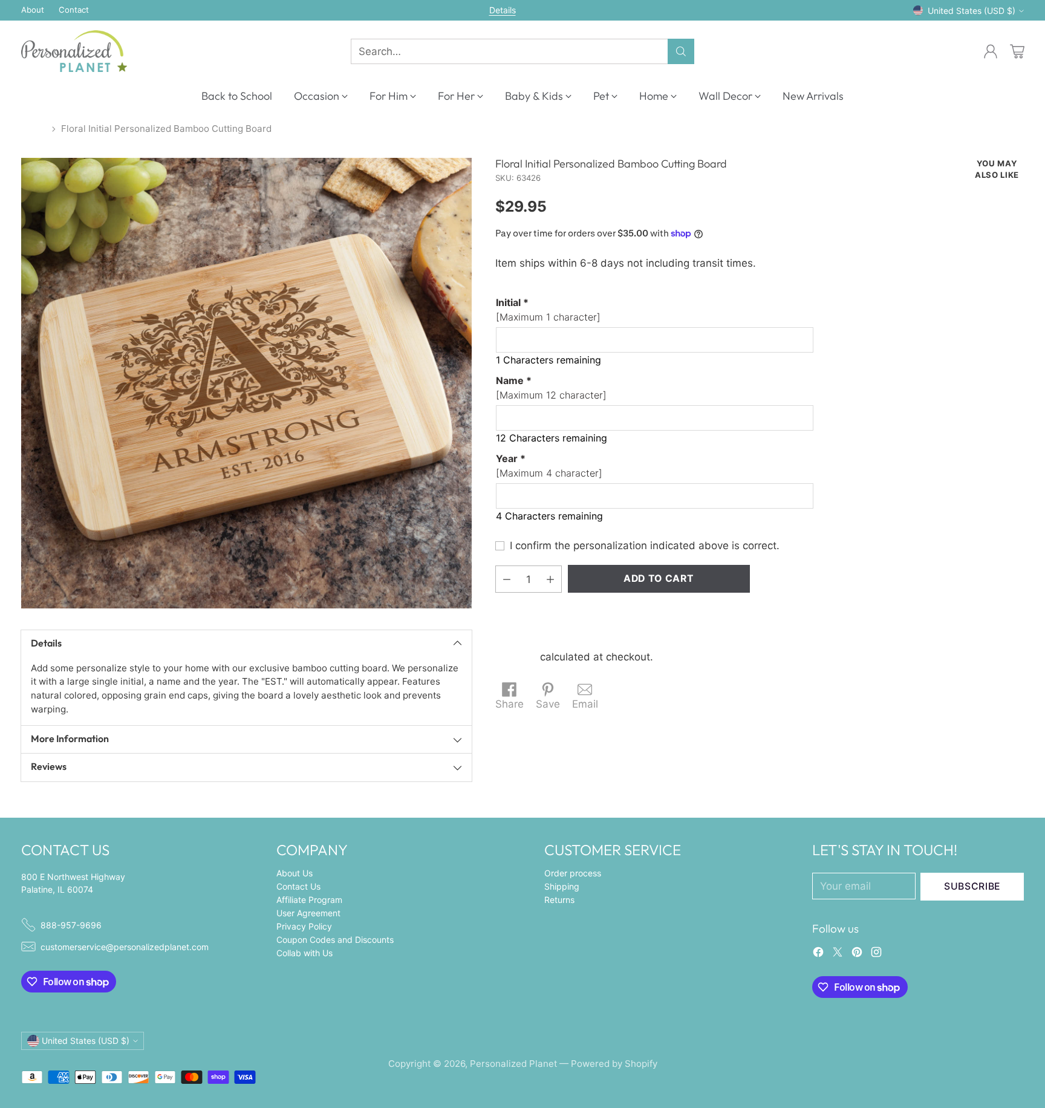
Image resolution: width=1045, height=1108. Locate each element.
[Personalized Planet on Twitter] (837, 954)
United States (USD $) (971, 10)
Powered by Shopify (614, 1063)
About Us (294, 873)
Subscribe (972, 886)
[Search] (681, 51)
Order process (572, 873)
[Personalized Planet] (74, 51)
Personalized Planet (513, 1063)
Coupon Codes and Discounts (335, 939)
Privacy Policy (304, 926)
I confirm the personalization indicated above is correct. (645, 545)
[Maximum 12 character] (551, 387)
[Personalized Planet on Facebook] (818, 954)
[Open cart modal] (1017, 51)
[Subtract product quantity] (507, 579)
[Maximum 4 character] (549, 465)
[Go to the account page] (990, 51)
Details (502, 10)
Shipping (516, 657)
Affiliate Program (309, 900)
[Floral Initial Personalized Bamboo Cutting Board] (246, 383)
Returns (559, 900)
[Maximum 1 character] (548, 309)
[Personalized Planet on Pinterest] (857, 954)
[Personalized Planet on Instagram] (876, 954)
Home (34, 128)
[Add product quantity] (550, 579)
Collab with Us (304, 953)
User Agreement (308, 913)
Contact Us (298, 886)
